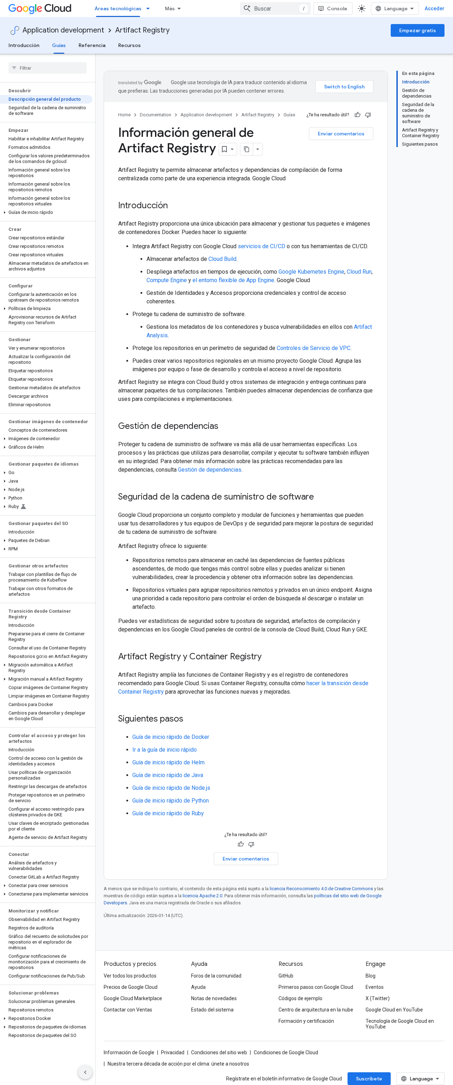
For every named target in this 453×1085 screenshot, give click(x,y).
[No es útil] (368, 115)
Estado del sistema (212, 1010)
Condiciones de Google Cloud (286, 1052)
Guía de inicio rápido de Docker (170, 737)
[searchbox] (47, 68)
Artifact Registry (142, 30)
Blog (370, 976)
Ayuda (198, 987)
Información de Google (129, 1052)
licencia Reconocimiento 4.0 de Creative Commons (321, 888)
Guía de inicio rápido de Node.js (171, 787)
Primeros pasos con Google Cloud (316, 987)
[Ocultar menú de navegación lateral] (85, 1072)
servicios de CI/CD (261, 246)
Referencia (92, 45)
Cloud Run (359, 271)
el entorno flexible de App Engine (233, 280)
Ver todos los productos (130, 976)
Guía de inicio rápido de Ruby (168, 813)
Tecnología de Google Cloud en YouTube (400, 1023)
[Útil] (357, 115)
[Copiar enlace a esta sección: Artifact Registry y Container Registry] (269, 657)
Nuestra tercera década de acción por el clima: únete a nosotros (178, 1064)
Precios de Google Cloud (130, 987)
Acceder (435, 8)
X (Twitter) (378, 998)
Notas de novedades (214, 998)
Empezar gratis (417, 30)
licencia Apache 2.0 (202, 895)
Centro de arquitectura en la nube (316, 1010)
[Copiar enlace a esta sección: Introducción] (175, 206)
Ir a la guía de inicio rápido (164, 749)
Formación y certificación (306, 1021)
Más (170, 8)
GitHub (286, 976)
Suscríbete (369, 1078)
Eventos (375, 987)
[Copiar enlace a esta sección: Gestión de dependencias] (225, 426)
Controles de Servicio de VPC (313, 348)
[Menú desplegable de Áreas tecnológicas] (150, 8)
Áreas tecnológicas (118, 8)
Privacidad (172, 1052)
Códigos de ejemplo (300, 998)
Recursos (129, 45)
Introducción (23, 45)
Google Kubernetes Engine (311, 271)
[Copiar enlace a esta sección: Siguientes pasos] (190, 719)
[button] (46, 212)
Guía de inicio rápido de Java (167, 775)
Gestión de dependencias (209, 469)
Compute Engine (167, 280)
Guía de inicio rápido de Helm (168, 762)
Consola (337, 8)
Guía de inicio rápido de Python (170, 800)
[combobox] (275, 8)
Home (124, 114)
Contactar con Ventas (128, 1010)
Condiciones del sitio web (219, 1052)
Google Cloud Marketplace (133, 998)
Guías (59, 45)
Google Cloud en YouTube (394, 1010)
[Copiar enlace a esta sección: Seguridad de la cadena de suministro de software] (321, 497)
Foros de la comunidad (216, 976)
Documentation (155, 114)
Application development (63, 30)
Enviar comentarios (341, 133)
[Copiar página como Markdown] (246, 149)
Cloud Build (222, 259)
